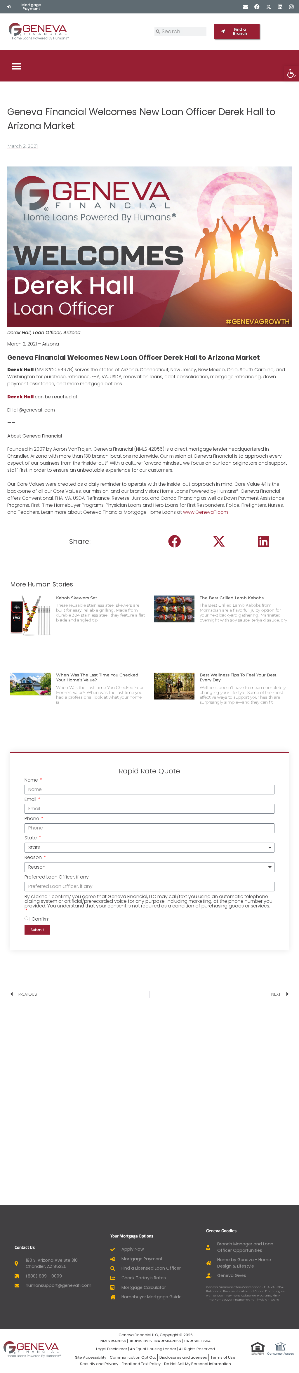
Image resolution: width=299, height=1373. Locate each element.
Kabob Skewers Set (76, 597)
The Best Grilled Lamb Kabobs (232, 597)
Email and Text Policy (141, 1363)
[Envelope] (245, 6)
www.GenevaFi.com (205, 512)
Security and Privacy (99, 1363)
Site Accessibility (90, 1357)
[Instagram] (291, 6)
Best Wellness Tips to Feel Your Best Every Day (238, 677)
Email (31, 800)
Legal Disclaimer (111, 1348)
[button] (16, 66)
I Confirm (39, 919)
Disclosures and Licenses (183, 1357)
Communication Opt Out (133, 1357)
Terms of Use (223, 1357)
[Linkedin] (280, 6)
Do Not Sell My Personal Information (197, 1363)
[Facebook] (257, 6)
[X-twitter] (268, 6)
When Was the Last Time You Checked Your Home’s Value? (97, 677)
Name (32, 780)
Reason (34, 858)
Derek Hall (20, 396)
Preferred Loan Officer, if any (57, 877)
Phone (32, 819)
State (31, 838)
